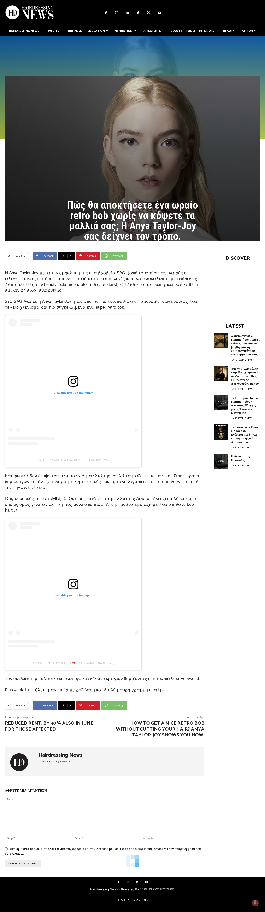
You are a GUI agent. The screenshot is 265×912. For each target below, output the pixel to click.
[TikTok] (138, 13)
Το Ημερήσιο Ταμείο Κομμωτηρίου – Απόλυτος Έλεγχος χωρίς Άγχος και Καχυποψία (245, 405)
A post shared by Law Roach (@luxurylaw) (73, 460)
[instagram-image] (237, 288)
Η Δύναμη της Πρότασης (240, 458)
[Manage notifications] (255, 903)
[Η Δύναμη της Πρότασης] (221, 461)
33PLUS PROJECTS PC (157, 889)
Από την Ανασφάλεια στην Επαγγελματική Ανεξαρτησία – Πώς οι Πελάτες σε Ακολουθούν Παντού (245, 376)
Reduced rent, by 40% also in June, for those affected (49, 726)
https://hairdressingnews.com (54, 761)
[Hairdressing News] (21, 761)
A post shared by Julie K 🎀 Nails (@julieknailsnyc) (73, 663)
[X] (148, 13)
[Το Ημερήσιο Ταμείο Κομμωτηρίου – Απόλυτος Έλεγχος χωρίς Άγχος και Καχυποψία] (221, 402)
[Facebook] (105, 13)
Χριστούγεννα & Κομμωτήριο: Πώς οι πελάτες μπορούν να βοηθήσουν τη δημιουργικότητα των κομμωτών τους (245, 345)
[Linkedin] (127, 13)
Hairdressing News (61, 755)
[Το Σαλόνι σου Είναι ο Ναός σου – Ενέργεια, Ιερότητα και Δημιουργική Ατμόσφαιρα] (221, 432)
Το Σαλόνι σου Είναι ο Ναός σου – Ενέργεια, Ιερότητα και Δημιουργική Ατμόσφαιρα (244, 435)
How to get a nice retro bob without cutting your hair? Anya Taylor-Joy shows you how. (160, 729)
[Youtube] (159, 13)
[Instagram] (116, 13)
